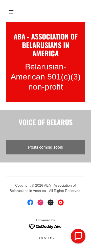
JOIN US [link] (45, 238)
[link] (45, 45)
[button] (11, 12)
